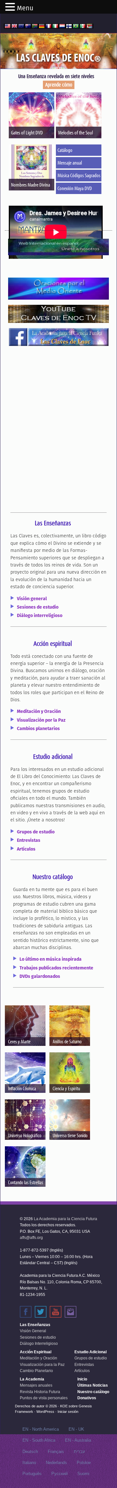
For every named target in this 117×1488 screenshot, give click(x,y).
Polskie (84, 1462)
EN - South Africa (38, 1440)
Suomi (83, 1473)
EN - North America (40, 1429)
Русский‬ (59, 1473)
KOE (64, 1406)
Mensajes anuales (36, 1385)
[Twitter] (40, 1312)
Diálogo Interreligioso (39, 1343)
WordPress (45, 1412)
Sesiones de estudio (37, 607)
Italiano (29, 1462)
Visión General (33, 1331)
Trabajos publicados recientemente (56, 968)
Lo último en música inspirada (51, 959)
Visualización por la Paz (41, 720)
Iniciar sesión (68, 1412)
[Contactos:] (70, 1312)
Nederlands (56, 1462)
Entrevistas (28, 840)
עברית (79, 1451)
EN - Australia (78, 1440)
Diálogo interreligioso (39, 615)
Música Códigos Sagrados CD (79, 175)
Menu (25, 8)
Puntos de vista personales (44, 1398)
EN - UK (76, 1429)
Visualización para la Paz (42, 1364)
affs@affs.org (31, 1237)
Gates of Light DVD (27, 132)
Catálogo (65, 149)
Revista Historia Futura (40, 1392)
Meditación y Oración (39, 711)
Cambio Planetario (36, 1370)
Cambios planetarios (38, 728)
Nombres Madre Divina (30, 184)
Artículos (26, 849)
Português (32, 1473)
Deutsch (30, 1451)
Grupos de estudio (36, 832)
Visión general (32, 598)
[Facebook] (26, 1312)
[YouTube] (55, 1312)
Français (56, 1451)
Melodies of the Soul (75, 132)
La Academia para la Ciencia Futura (65, 1219)
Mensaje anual (70, 162)
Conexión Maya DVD (75, 188)
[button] (11, 7)
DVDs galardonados (40, 976)
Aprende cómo (58, 84)
